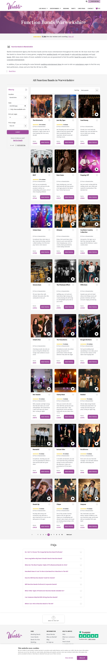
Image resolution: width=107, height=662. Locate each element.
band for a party (80, 57)
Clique (59, 504)
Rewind (82, 395)
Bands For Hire (35, 639)
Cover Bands (34, 637)
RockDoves (84, 449)
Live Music (42, 8)
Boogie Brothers (86, 340)
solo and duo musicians (80, 54)
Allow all (82, 658)
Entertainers (54, 8)
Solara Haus (37, 230)
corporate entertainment (15, 60)
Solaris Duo (37, 340)
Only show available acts (17, 109)
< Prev (32, 535)
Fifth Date (83, 285)
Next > (68, 535)
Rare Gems (60, 175)
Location (11, 94)
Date (9, 103)
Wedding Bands (35, 634)
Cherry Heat (61, 395)
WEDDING (66, 8)
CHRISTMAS (81, 8)
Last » (70, 535)
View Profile (45, 142)
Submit (17, 132)
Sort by (76, 90)
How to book (66, 641)
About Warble (51, 634)
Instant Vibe (61, 449)
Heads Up (36, 504)
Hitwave (59, 230)
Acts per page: (12, 114)
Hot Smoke (36, 395)
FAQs (63, 634)
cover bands (65, 54)
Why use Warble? (52, 637)
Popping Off (84, 175)
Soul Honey (84, 120)
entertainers (79, 64)
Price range (12, 122)
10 (62, 534)
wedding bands (52, 54)
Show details (69, 658)
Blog (48, 639)
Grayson (83, 504)
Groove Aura (37, 285)
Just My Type (61, 120)
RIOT (34, 175)
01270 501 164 (95, 1)
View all (71, 37)
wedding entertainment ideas (51, 64)
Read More (12, 71)
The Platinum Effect (63, 285)
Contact (90, 8)
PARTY (73, 8)
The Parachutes (62, 340)
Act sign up (50, 642)
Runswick (36, 449)
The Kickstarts (38, 120)
